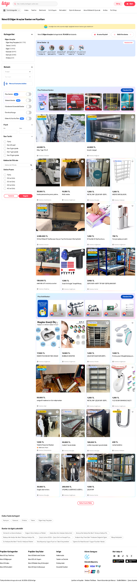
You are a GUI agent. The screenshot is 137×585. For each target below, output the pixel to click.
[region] (85, 50)
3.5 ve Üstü (11, 182)
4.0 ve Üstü (11, 185)
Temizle (11, 196)
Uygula (25, 196)
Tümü (9, 142)
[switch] (28, 94)
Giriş (118, 4)
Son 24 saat (11, 145)
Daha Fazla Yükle (85, 503)
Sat (131, 4)
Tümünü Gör (128, 42)
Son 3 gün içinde (12, 148)
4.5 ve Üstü (11, 188)
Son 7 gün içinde (12, 152)
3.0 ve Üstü (11, 178)
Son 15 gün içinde (13, 155)
